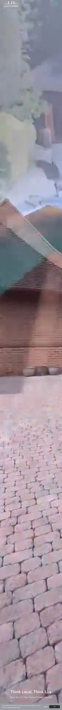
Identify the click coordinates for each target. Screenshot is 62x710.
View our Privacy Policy (14, 707)
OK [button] (54, 706)
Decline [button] (46, 706)
